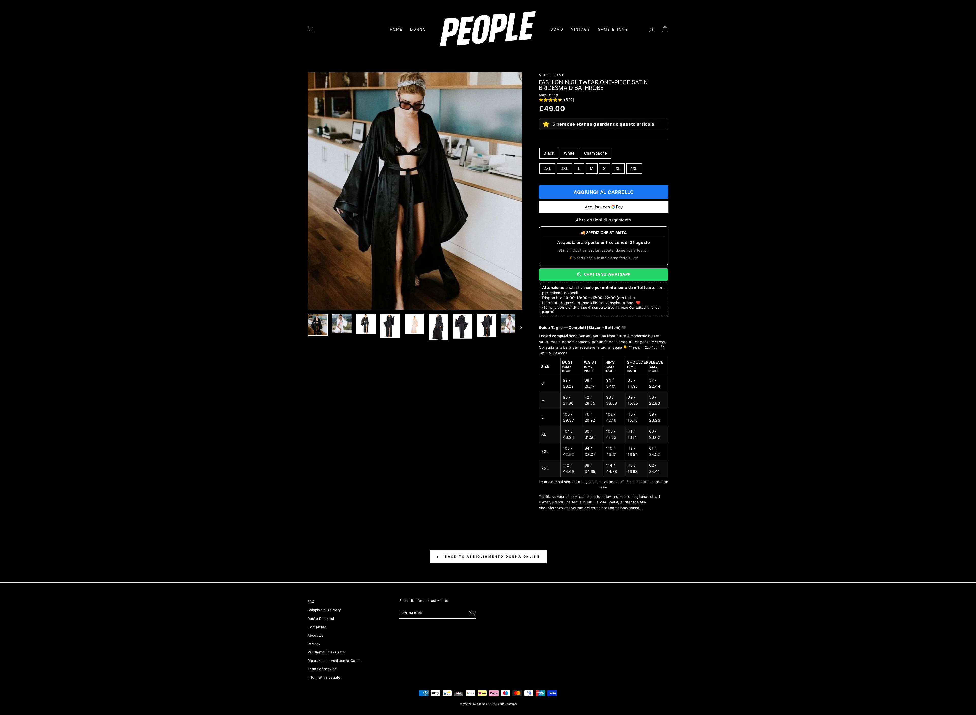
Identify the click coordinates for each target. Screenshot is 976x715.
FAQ (311, 602)
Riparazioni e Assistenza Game (334, 661)
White (569, 153)
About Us (315, 635)
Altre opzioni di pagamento (603, 219)
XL (618, 168)
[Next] (518, 327)
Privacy (314, 644)
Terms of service (322, 669)
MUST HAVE (552, 75)
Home (396, 29)
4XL (634, 168)
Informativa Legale (324, 677)
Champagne (595, 153)
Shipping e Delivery (324, 610)
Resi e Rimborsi (321, 619)
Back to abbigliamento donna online (491, 556)
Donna (418, 29)
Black (549, 153)
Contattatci (317, 627)
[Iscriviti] (472, 613)
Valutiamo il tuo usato (326, 652)
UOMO (556, 29)
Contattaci (637, 307)
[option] (415, 191)
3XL (564, 168)
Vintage (580, 29)
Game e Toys (613, 29)
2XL (547, 168)
